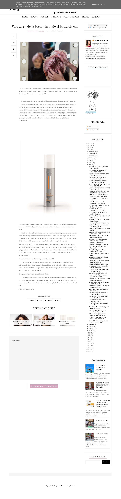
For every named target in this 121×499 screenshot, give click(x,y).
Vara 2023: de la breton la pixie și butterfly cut (99, 220)
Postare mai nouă (37, 386)
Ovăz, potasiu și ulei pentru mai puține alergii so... (98, 213)
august (91, 159)
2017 (89, 342)
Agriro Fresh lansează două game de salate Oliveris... (99, 286)
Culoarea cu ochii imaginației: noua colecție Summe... (98, 239)
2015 (89, 345)
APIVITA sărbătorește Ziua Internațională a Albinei (97, 202)
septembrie (92, 157)
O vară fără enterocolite (96, 242)
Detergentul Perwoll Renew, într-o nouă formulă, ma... (99, 266)
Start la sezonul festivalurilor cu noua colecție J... (99, 174)
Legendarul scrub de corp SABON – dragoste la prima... (99, 232)
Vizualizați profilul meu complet (95, 58)
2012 (89, 351)
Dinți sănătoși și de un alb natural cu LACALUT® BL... (99, 185)
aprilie (91, 324)
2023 (89, 149)
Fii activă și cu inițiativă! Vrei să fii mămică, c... (99, 216)
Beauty (34, 17)
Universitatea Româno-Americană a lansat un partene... (99, 279)
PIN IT (58, 300)
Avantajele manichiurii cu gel (98, 273)
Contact (96, 17)
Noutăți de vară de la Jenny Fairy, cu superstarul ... (99, 261)
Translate (103, 28)
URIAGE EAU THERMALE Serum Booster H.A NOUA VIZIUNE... (99, 195)
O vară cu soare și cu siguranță (98, 244)
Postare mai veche (51, 386)
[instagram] (11, 9)
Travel (85, 17)
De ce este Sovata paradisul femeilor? (97, 247)
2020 (89, 336)
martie (91, 326)
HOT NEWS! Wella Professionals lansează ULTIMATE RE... (99, 209)
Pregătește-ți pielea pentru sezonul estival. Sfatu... (97, 178)
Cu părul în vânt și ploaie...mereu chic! (99, 254)
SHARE (32, 300)
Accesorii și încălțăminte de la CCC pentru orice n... (98, 275)
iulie (90, 161)
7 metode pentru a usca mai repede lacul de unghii (97, 311)
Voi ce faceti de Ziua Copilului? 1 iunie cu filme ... (99, 167)
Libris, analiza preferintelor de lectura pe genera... (98, 225)
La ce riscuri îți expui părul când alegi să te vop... (99, 270)
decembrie (92, 151)
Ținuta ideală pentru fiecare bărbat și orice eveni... (97, 250)
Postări (90, 126)
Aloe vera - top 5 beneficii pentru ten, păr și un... (99, 290)
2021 (89, 334)
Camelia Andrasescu (32, 31)
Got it (103, 4)
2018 (89, 340)
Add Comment (58, 31)
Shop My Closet (71, 17)
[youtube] (19, 9)
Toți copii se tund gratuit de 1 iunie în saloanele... (98, 171)
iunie (90, 163)
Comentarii (91, 130)
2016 (89, 343)
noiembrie (92, 153)
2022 (89, 332)
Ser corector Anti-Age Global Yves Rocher (99, 229)
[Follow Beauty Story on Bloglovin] (92, 110)
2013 (89, 349)
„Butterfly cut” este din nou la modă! (98, 199)
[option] (20, 320)
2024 (89, 147)
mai (90, 165)
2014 (89, 347)
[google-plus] (15, 9)
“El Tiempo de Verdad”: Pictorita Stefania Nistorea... (99, 206)
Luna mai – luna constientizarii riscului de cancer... (98, 257)
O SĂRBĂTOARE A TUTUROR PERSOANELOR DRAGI (97, 318)
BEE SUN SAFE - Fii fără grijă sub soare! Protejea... (99, 307)
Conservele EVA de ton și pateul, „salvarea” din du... (99, 283)
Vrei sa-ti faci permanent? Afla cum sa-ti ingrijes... (98, 236)
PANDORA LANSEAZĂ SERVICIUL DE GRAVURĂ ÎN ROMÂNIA (99, 192)
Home (25, 17)
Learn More (95, 4)
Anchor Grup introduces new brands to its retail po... (98, 181)
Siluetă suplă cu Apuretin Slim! (98, 264)
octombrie (92, 155)
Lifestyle (56, 17)
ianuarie (92, 330)
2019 (89, 338)
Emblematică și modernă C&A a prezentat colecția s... (98, 293)
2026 (89, 143)
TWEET (41, 300)
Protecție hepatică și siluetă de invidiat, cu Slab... (98, 297)
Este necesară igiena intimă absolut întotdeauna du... (97, 314)
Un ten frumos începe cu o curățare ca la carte (97, 300)
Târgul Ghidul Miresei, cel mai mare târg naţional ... (98, 321)
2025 (89, 145)
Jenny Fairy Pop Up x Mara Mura (99, 223)
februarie (92, 328)
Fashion (44, 17)
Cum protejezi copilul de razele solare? (98, 304)
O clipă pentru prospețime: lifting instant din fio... (99, 188)
